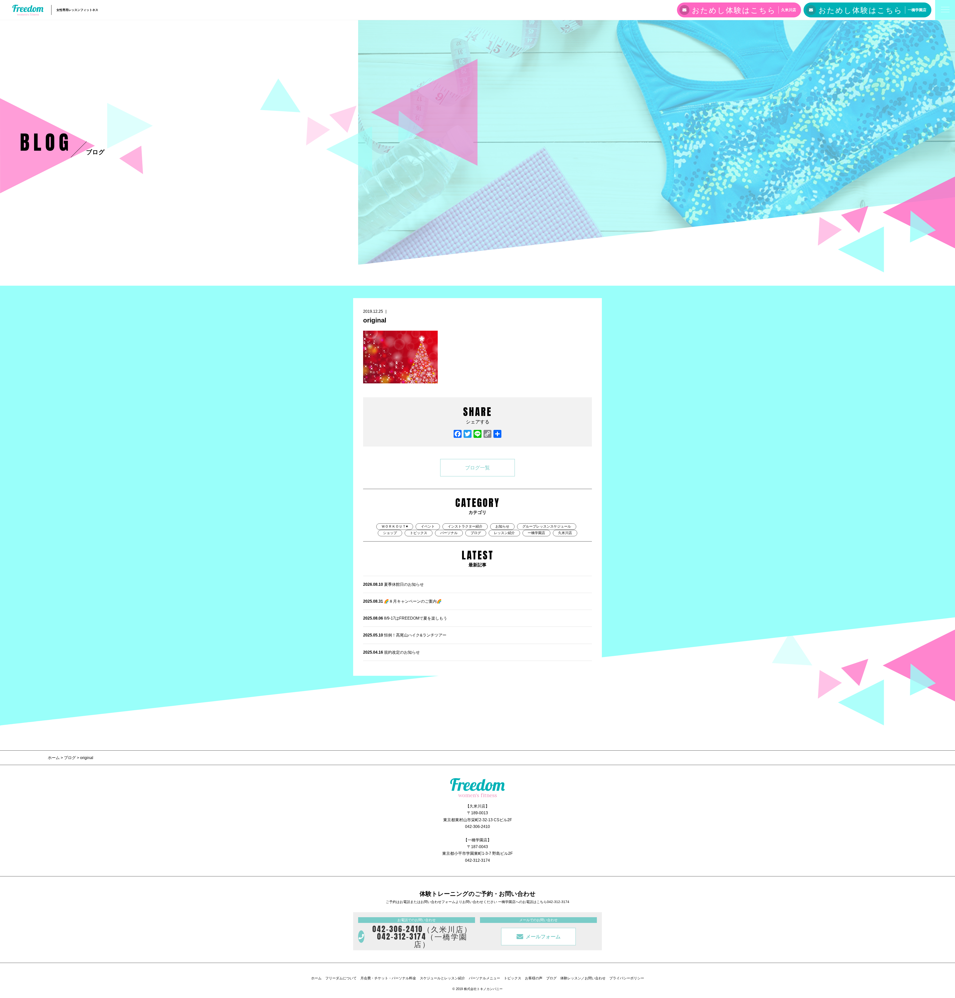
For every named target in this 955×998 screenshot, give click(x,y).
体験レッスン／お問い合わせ (583, 978)
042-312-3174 (477, 860)
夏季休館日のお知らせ (393, 584)
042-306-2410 (477, 826)
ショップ (390, 533)
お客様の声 (533, 978)
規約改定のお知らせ (391, 652)
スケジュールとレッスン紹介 (442, 978)
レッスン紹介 (504, 533)
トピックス (418, 533)
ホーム (54, 758)
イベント (428, 526)
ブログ (476, 533)
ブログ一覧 (477, 467)
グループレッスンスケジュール (546, 526)
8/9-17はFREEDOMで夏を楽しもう (405, 618)
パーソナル (449, 533)
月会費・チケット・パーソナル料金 (388, 978)
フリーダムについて (341, 978)
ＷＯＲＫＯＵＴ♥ (395, 526)
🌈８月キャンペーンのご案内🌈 (402, 601)
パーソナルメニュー (484, 978)
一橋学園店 (536, 533)
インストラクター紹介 (465, 526)
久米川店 (565, 533)
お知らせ (502, 526)
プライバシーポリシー (626, 978)
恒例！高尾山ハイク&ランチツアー (404, 635)
